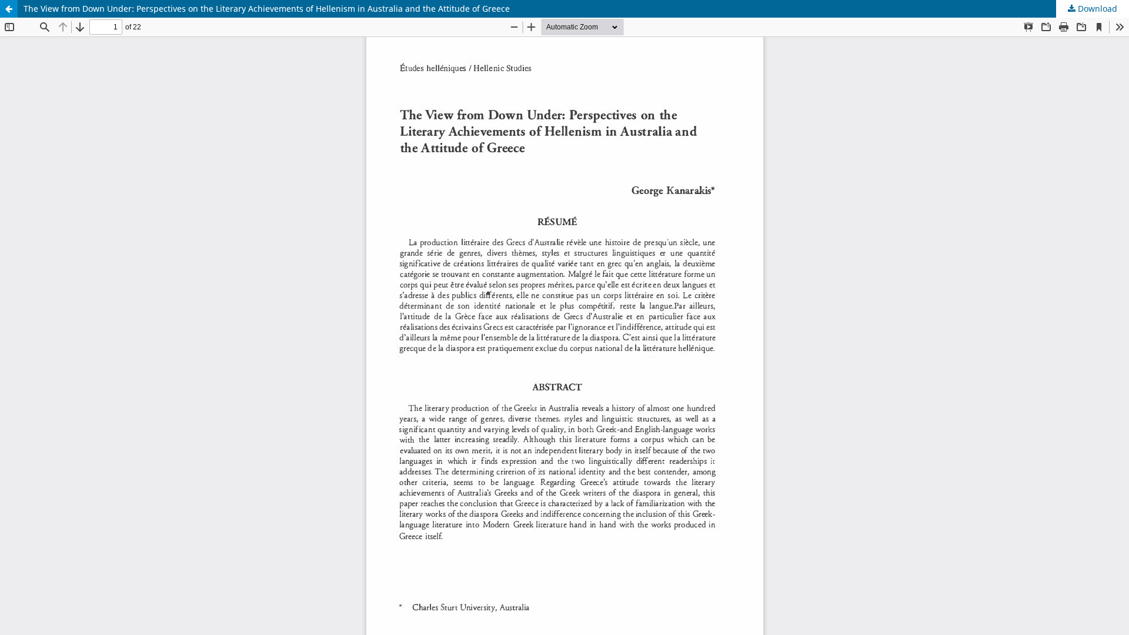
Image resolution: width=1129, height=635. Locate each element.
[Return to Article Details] (9, 9)
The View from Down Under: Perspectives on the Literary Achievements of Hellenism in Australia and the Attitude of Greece (267, 8)
